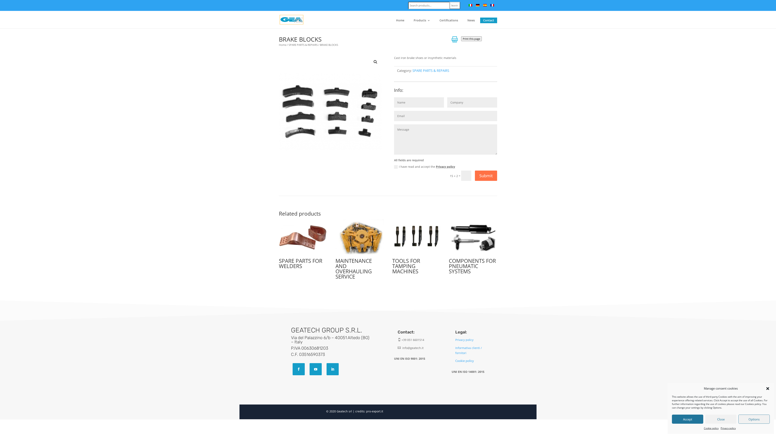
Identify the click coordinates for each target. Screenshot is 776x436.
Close (721, 419)
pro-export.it (374, 411)
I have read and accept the (427, 167)
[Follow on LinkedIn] (333, 369)
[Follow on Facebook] (299, 369)
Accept (687, 419)
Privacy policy (728, 428)
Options (754, 419)
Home (400, 20)
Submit (486, 175)
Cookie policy (711, 428)
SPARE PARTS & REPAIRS (303, 45)
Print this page (471, 39)
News (471, 20)
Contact (488, 20)
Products (420, 20)
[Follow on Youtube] (316, 369)
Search (454, 5)
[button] (768, 389)
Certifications (449, 20)
